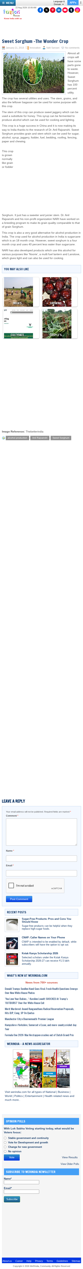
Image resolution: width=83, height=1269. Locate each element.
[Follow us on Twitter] (46, 10)
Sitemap (76, 1261)
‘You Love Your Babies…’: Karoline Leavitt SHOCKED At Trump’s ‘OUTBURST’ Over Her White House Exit (36, 1001)
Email (10, 865)
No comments (72, 47)
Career (19, 1261)
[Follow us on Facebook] (40, 10)
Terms (50, 1261)
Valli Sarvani (52, 47)
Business (64, 1092)
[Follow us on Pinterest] (52, 10)
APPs (73, 2)
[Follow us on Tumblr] (71, 10)
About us (7, 1261)
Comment (12, 815)
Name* (8, 1178)
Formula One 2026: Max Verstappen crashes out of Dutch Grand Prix (39, 1035)
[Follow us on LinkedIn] (59, 10)
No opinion (14, 1151)
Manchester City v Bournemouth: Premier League (29, 1019)
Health (49, 1096)
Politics (19, 1096)
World (9, 1096)
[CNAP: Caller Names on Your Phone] (12, 943)
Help (28, 1261)
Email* (8, 1188)
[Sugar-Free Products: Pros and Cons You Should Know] (12, 924)
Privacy (39, 1261)
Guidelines (62, 1261)
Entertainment (34, 1096)
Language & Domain (59, 2)
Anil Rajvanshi (39, 438)
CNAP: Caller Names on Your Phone (43, 937)
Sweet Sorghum (61, 438)
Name (10, 850)
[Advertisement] (47, 174)
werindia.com (19, 1092)
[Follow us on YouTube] (65, 10)
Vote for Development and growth (28, 1142)
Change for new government (25, 1146)
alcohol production (17, 438)
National (51, 1092)
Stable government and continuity (28, 1138)
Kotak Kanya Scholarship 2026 (40, 953)
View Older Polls (70, 1164)
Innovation (35, 47)
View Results (70, 1157)
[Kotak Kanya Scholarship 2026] (12, 959)
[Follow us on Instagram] (77, 10)
